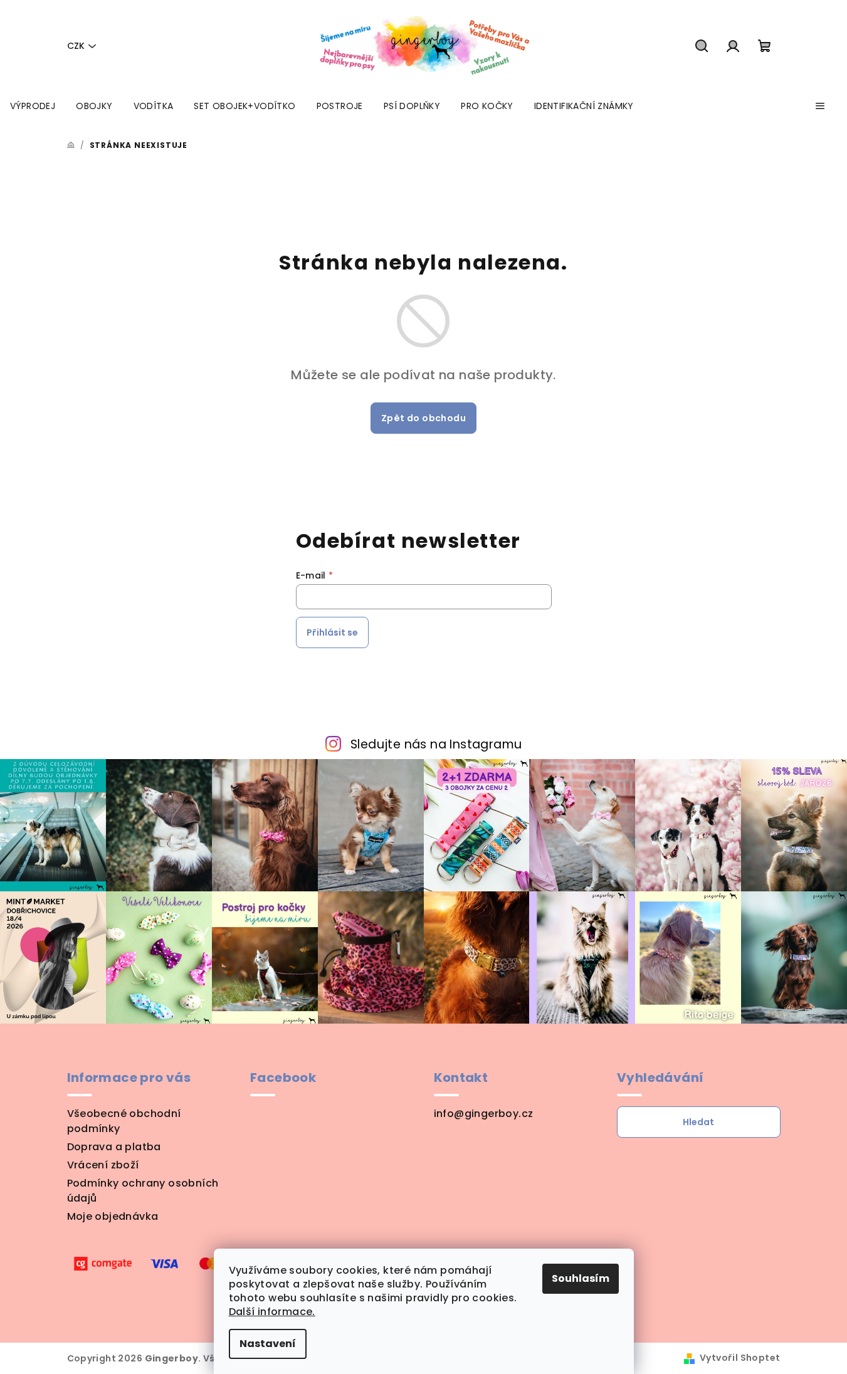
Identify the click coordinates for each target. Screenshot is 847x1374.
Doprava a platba (114, 1147)
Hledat (698, 1122)
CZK (76, 45)
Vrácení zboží (103, 1165)
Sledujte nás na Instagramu (436, 744)
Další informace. (272, 1311)
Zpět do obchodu (423, 418)
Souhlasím (580, 1278)
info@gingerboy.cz (484, 1113)
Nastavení (267, 1343)
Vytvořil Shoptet (740, 1357)
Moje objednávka (113, 1216)
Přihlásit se (332, 632)
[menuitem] (32, 106)
